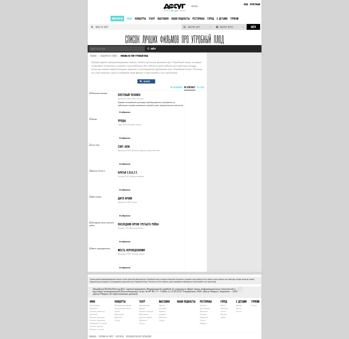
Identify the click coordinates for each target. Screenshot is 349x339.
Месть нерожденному (131, 250)
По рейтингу (189, 87)
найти (153, 48)
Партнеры (120, 336)
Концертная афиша (123, 305)
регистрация (255, 4)
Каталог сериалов (97, 320)
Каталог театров (146, 311)
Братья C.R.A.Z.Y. (128, 172)
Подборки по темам (98, 323)
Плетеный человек (129, 94)
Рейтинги (93, 308)
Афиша (239, 305)
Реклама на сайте (106, 336)
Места (222, 305)
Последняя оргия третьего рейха (138, 224)
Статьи (117, 320)
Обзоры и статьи (97, 329)
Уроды (122, 120)
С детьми (222, 18)
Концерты (140, 18)
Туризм (234, 18)
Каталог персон (96, 326)
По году (200, 87)
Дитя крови (125, 198)
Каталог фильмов (97, 317)
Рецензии (204, 317)
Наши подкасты (180, 18)
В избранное (124, 112)
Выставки (163, 18)
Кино (129, 18)
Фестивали (119, 314)
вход (246, 4)
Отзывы (203, 314)
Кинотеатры (95, 305)
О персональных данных (123, 293)
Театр (152, 18)
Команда (92, 336)
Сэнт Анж (124, 146)
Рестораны (198, 18)
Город (210, 18)
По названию (176, 87)
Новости (203, 323)
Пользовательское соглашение (138, 336)
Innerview (117, 18)
